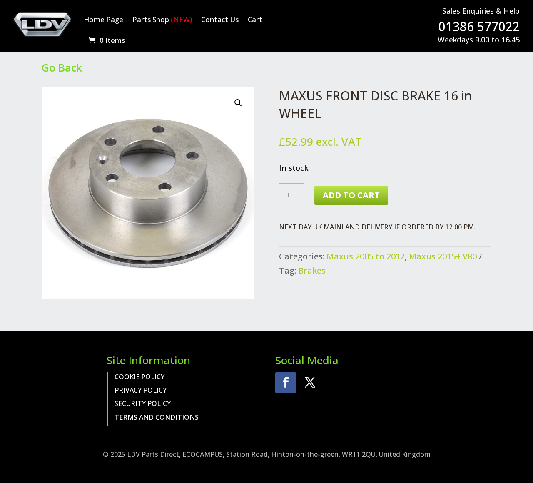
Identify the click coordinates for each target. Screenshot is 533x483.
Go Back (62, 67)
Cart (255, 19)
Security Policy (143, 403)
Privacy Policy (141, 390)
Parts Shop (162, 19)
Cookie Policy (139, 376)
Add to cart (351, 195)
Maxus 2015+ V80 (443, 256)
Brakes (312, 270)
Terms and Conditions (157, 417)
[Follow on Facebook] (285, 382)
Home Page (103, 19)
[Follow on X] (309, 382)
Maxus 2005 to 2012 (365, 256)
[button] (238, 102)
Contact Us (220, 19)
